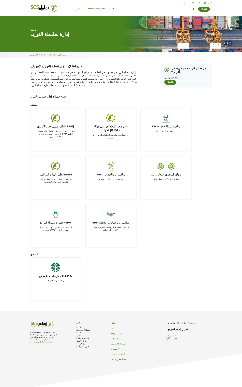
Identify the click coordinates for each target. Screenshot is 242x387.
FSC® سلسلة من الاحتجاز (166, 126)
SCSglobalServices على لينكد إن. (168, 337)
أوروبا (78, 332)
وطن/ (32, 55)
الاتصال (204, 9)
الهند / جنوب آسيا (83, 338)
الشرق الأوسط (82, 343)
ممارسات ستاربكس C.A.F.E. (55, 276)
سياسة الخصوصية (118, 343)
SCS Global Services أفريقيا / (46, 55)
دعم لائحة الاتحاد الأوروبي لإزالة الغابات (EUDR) (111, 128)
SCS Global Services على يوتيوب (176, 337)
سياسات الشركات (118, 338)
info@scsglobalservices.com (42, 341)
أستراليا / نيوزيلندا (83, 330)
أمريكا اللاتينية (81, 341)
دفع (187, 3)
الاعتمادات (115, 348)
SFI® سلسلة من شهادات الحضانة (110, 222)
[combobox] (209, 2)
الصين (78, 335)
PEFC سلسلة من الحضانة (110, 174)
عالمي (79, 322)
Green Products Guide (96, 8)
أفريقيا (79, 327)
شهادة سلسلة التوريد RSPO (55, 222)
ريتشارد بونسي (171, 77)
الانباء (113, 328)
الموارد (77, 8)
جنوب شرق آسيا (82, 346)
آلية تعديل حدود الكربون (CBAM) (55, 126)
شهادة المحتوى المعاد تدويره (165, 174)
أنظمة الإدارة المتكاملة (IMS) (55, 174)
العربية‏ (210, 3)
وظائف (114, 322)
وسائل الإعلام (116, 333)
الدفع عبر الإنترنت (118, 353)
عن (113, 8)
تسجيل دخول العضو (119, 359)
